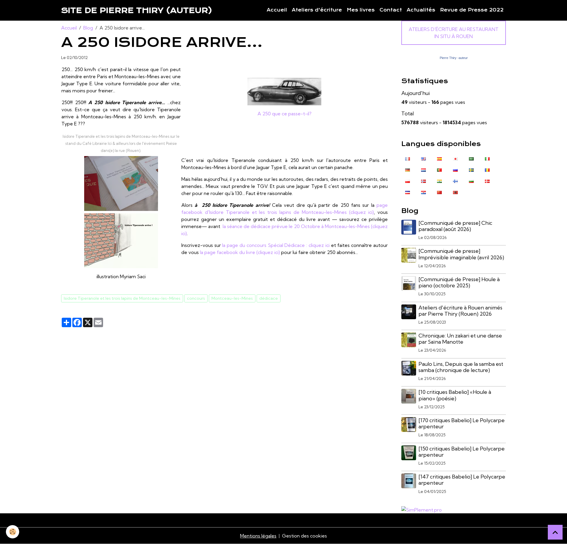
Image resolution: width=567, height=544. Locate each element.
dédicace (268, 298)
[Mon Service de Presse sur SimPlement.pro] (421, 509)
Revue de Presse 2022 (472, 10)
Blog (88, 28)
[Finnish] (455, 180)
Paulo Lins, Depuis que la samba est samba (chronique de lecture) (460, 367)
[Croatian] (423, 192)
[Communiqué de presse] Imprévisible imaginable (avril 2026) (461, 254)
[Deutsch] (407, 169)
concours (196, 298)
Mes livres (361, 10)
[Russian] (455, 169)
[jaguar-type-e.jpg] (284, 91)
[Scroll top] (555, 532)
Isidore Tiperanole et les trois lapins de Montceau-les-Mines (122, 298)
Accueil (277, 10)
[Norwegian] (423, 180)
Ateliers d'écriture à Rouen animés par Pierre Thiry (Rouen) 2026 (460, 310)
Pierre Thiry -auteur (454, 58)
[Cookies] (12, 531)
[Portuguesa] (439, 169)
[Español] (439, 158)
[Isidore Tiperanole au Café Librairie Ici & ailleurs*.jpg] (121, 183)
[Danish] (487, 180)
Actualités (421, 10)
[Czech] (407, 192)
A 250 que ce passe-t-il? (285, 114)
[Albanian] (455, 192)
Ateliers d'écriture (317, 10)
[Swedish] (471, 169)
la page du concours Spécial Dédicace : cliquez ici (275, 245)
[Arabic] (471, 158)
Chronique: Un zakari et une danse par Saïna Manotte (460, 338)
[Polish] (407, 180)
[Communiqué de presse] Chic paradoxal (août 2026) (455, 226)
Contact (390, 10)
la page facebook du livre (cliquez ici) (239, 252)
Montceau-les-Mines (232, 298)
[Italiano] (487, 158)
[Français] (407, 158)
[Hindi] (439, 180)
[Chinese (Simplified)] (439, 192)
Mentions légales (258, 536)
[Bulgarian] (471, 180)
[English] (423, 158)
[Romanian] (487, 169)
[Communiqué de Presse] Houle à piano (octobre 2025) (459, 282)
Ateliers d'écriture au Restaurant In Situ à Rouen (453, 32)
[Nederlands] (423, 169)
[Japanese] (455, 158)
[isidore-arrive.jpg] (121, 240)
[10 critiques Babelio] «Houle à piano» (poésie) (454, 395)
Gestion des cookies (304, 536)
